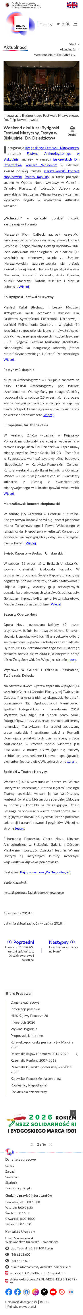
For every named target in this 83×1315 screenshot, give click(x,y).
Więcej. (24, 287)
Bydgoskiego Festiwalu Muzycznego (52, 148)
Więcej (56, 604)
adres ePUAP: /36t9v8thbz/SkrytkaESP (37, 1273)
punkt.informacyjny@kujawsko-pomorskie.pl (41, 1267)
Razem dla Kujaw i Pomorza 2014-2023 (40, 1054)
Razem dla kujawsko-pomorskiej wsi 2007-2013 (42, 1069)
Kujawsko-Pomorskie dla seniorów (36, 1078)
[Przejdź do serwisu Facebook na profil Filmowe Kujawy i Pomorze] (26, 1292)
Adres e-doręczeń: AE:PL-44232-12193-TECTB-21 (43, 1281)
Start (72, 44)
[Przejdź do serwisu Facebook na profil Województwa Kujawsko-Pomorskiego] (8, 1292)
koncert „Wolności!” (41, 165)
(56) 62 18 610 (20, 1261)
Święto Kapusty (37, 177)
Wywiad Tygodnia (24, 1029)
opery (72, 659)
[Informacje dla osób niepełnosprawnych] (65, 23)
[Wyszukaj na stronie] (41, 23)
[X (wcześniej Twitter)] (44, 1292)
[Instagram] (35, 1292)
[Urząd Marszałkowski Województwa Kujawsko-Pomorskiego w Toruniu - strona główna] (20, 23)
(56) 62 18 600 (20, 1254)
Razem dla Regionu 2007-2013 (33, 1060)
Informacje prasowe (25, 1009)
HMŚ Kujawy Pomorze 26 (29, 1016)
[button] (41, 1123)
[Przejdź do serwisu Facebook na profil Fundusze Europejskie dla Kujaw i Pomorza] (17, 1292)
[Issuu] (62, 1292)
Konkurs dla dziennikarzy (29, 1092)
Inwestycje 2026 (23, 1022)
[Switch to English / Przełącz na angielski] (72, 4)
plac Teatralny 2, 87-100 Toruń (32, 1248)
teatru (19, 828)
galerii (71, 761)
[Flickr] (70, 1292)
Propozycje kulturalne (27, 1036)
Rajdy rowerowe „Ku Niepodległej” (45, 872)
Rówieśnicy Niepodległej (29, 1085)
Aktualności (68, 49)
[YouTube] (53, 1292)
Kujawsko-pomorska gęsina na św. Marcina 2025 (42, 1044)
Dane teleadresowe (25, 1002)
